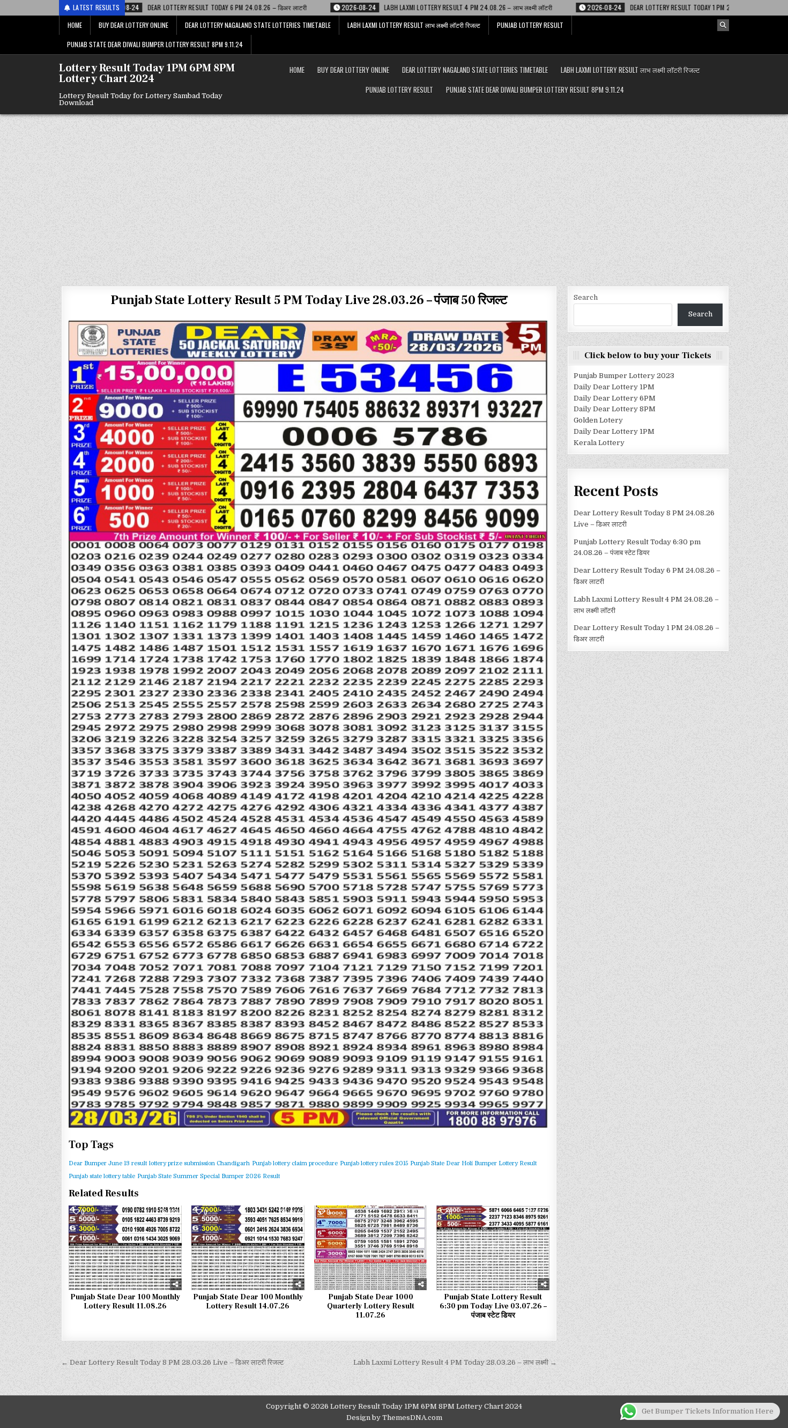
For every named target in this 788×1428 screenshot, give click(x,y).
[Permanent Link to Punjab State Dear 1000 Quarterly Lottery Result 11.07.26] (370, 1247)
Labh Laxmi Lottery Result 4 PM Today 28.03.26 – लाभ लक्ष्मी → (455, 1362)
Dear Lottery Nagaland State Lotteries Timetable (258, 24)
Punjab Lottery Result (530, 24)
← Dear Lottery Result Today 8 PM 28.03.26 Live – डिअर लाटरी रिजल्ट (172, 1362)
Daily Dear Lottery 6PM (615, 398)
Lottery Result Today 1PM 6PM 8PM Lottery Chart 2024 (147, 73)
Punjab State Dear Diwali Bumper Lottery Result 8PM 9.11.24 (155, 44)
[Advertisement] (394, 195)
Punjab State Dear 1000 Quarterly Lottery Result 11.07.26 (370, 1306)
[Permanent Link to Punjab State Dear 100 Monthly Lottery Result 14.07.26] (247, 1247)
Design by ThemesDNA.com (394, 1418)
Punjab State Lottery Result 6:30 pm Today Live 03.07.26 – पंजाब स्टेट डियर (493, 1306)
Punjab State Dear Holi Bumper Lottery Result (473, 1163)
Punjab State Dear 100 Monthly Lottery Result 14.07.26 (248, 1301)
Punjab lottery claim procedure (295, 1163)
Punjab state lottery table (102, 1176)
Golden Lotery (598, 420)
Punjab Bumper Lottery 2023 (624, 376)
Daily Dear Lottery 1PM (614, 387)
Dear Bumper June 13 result (108, 1163)
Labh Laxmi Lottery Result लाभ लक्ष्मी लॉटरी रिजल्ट (413, 24)
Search (586, 297)
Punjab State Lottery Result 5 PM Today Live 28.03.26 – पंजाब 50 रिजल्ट (309, 300)
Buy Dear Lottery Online (133, 24)
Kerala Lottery (599, 443)
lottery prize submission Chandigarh (199, 1163)
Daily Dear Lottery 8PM (615, 409)
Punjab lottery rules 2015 (374, 1163)
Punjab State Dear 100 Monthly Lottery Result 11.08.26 (125, 1301)
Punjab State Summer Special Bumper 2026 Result (208, 1176)
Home (75, 24)
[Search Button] (723, 25)
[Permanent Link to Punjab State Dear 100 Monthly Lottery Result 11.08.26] (125, 1247)
